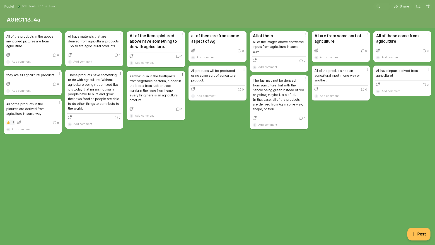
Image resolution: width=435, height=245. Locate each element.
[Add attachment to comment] (8, 61)
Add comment (21, 61)
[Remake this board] (418, 6)
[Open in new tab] (427, 6)
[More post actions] (59, 35)
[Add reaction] (8, 55)
